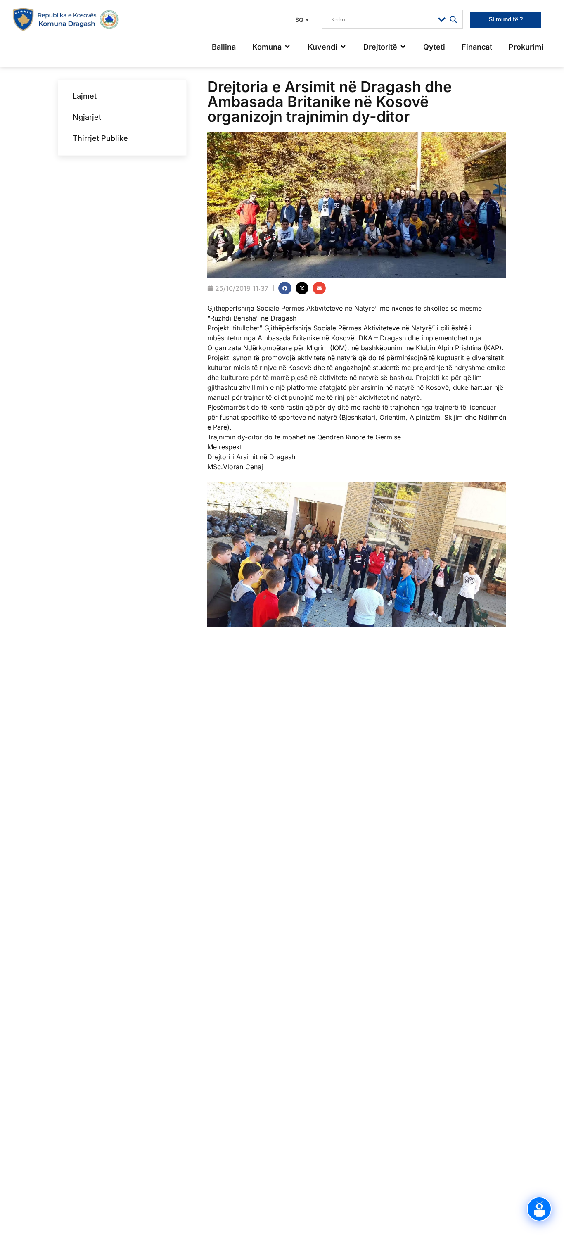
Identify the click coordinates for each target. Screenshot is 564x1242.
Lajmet (85, 96)
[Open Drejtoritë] (403, 46)
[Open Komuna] (287, 46)
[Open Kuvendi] (343, 46)
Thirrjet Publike (100, 138)
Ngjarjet (87, 117)
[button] (301, 19)
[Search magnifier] (453, 19)
